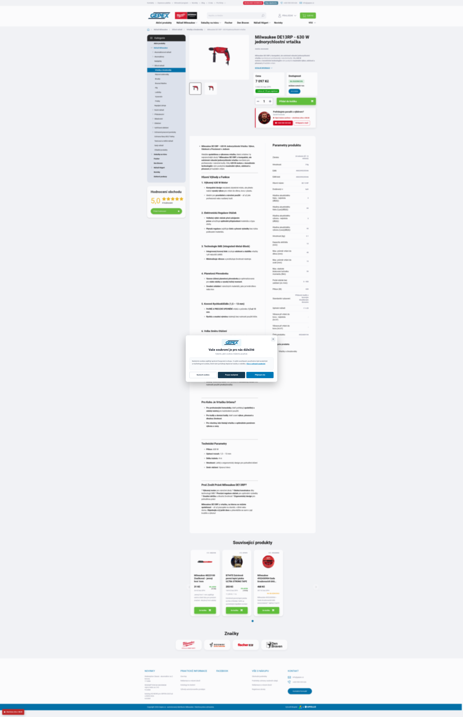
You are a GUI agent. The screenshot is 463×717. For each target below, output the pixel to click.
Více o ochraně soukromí (255, 364)
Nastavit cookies (203, 375)
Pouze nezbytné (231, 375)
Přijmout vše (260, 375)
